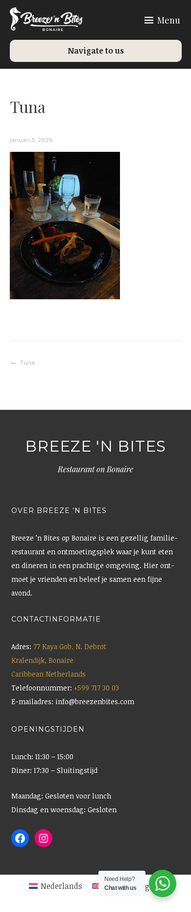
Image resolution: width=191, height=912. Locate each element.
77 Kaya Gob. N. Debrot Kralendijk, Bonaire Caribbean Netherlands (58, 660)
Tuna (27, 362)
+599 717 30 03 (96, 687)
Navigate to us (96, 50)
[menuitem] (55, 886)
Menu (168, 20)
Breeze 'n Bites (95, 446)
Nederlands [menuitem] (61, 886)
